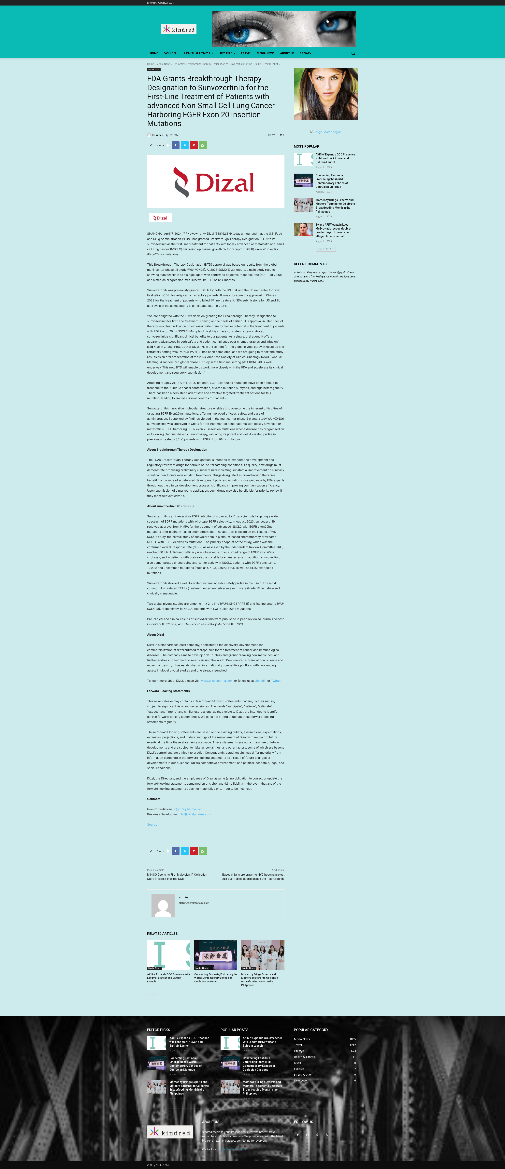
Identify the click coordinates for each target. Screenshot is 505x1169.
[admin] (149, 135)
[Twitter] (185, 145)
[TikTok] (317, 1134)
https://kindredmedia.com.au (194, 902)
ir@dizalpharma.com (188, 809)
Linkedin (261, 681)
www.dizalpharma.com (217, 681)
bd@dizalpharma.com (196, 814)
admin (159, 134)
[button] (353, 53)
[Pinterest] (194, 145)
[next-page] (155, 994)
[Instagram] (307, 1134)
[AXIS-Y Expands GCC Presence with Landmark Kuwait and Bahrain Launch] (168, 955)
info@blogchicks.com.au (232, 1149)
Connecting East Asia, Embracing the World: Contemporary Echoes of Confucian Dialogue (215, 978)
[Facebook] (176, 145)
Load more (324, 248)
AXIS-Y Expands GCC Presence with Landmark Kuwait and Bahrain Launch (168, 978)
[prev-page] (149, 994)
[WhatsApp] (203, 145)
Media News (163, 64)
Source (152, 824)
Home (150, 64)
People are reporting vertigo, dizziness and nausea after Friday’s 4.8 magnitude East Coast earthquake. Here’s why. (325, 276)
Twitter (276, 681)
